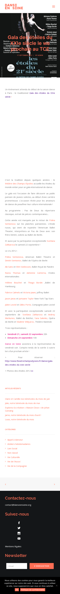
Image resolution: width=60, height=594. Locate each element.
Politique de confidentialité (32, 590)
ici (32, 370)
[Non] (56, 585)
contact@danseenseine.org (18, 504)
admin (40, 55)
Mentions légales (13, 546)
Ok (17, 590)
